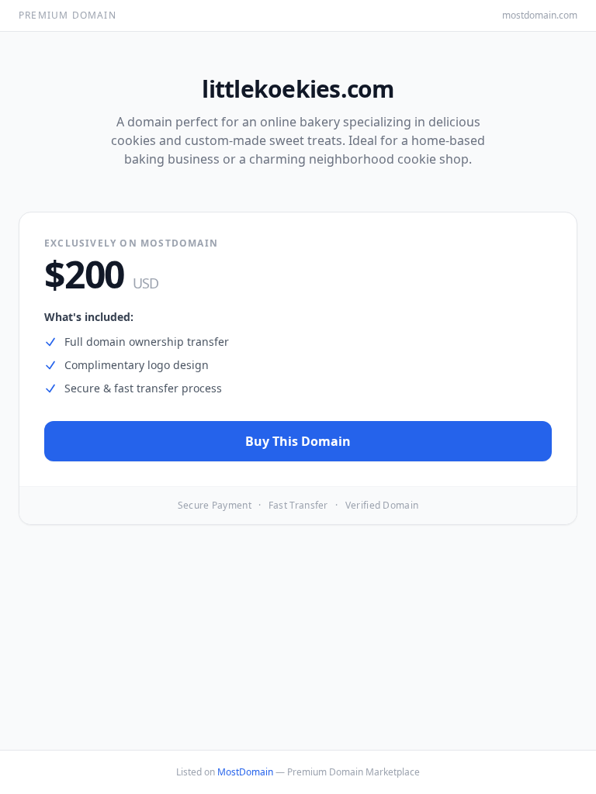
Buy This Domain (298, 441)
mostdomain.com (539, 15)
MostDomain (245, 771)
